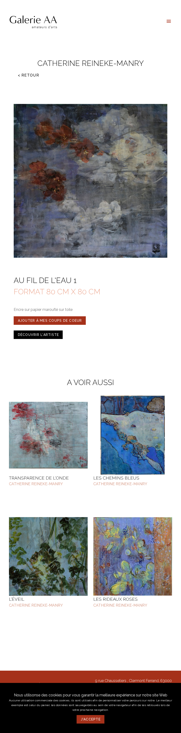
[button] (168, 21)
